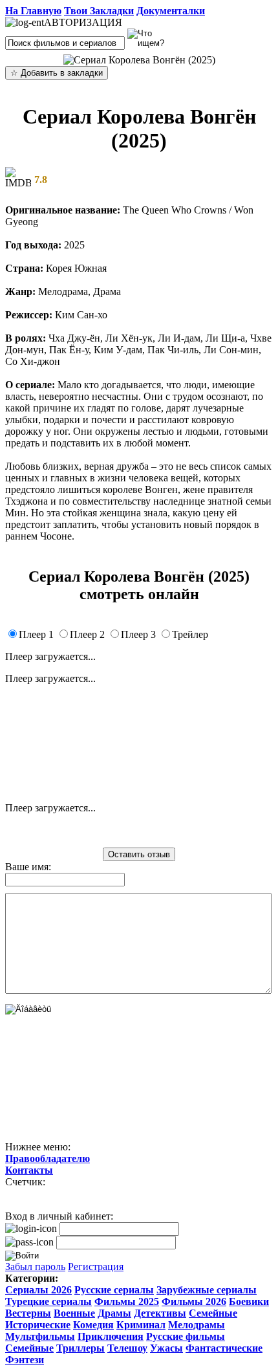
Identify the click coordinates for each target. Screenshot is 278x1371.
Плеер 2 (87, 634)
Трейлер (190, 634)
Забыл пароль (35, 1266)
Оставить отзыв (139, 854)
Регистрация (95, 1266)
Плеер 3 (138, 634)
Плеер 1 (36, 634)
